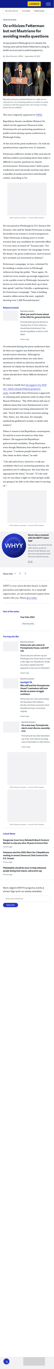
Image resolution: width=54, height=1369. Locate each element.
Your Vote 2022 (9, 20)
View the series (28, 623)
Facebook (15, 573)
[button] (6, 1361)
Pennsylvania (39, 11)
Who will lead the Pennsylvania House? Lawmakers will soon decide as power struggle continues (34, 689)
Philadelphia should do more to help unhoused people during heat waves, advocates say (24, 869)
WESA (39, 114)
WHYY (9, 4)
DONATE (35, 3)
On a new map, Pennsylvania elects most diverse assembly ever (35, 728)
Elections (26, 11)
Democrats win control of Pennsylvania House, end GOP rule (34, 647)
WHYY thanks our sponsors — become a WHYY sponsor (27, 218)
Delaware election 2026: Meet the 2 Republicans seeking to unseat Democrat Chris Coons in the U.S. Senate (26, 855)
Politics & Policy (11, 11)
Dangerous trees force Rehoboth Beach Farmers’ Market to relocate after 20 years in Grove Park (26, 841)
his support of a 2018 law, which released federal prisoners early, (24, 389)
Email (25, 573)
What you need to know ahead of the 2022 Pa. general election (35, 316)
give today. (32, 597)
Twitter (20, 573)
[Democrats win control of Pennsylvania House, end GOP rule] (10, 647)
